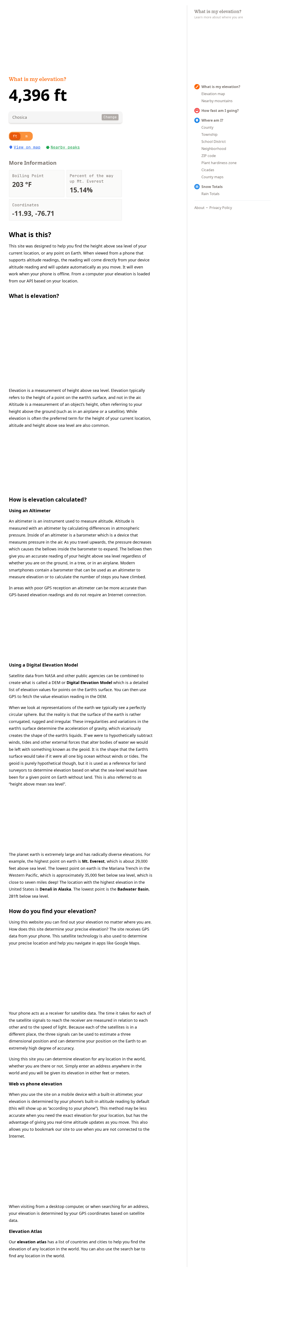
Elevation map (213, 93)
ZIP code (208, 155)
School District (213, 141)
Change (110, 117)
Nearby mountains (217, 100)
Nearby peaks (65, 147)
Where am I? (212, 120)
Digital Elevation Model (89, 682)
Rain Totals (210, 193)
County (207, 127)
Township (209, 134)
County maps (212, 176)
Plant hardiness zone (219, 162)
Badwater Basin (133, 889)
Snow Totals (212, 186)
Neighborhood (213, 148)
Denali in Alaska (55, 889)
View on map (27, 147)
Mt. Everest (93, 861)
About (199, 207)
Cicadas (207, 169)
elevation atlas (31, 1241)
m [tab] (26, 136)
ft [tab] (15, 136)
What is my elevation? (37, 79)
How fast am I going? (220, 110)
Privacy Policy (220, 207)
